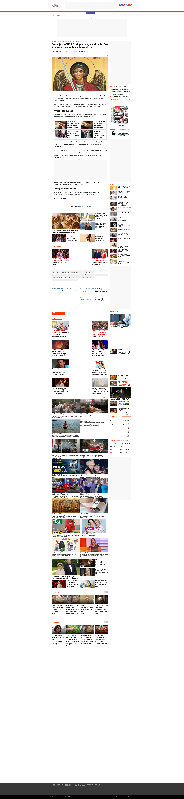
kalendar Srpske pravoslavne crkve (60, 274)
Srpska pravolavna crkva (76, 272)
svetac (58, 272)
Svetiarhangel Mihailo (57, 277)
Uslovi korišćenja (103, 788)
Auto (101, 13)
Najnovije (112, 86)
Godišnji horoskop (122, 129)
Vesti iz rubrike (56, 622)
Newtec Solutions (123, 796)
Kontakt (58, 792)
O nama (97, 788)
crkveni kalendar (65, 272)
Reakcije (125, 86)
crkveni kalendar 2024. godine (76, 274)
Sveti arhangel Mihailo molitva (59, 279)
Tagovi (54, 269)
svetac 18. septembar (73, 279)
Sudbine (58, 15)
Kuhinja (72, 13)
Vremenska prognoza (115, 416)
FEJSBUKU (88, 206)
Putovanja (78, 13)
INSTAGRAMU (80, 206)
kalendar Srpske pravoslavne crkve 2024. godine (96, 274)
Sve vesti (112, 184)
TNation (129, 796)
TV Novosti (106, 13)
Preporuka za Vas (57, 246)
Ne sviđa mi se (101, 313)
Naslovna (54, 13)
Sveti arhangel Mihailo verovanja (86, 277)
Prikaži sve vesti (115, 99)
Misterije (63, 15)
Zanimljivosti (90, 13)
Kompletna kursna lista (125, 440)
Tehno (96, 13)
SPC (54, 272)
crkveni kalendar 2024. (89, 272)
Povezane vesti (56, 592)
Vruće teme (55, 284)
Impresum (54, 792)
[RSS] (130, 184)
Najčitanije (118, 86)
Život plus (66, 13)
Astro (84, 13)
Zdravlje (60, 13)
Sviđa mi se (88, 313)
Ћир (129, 5)
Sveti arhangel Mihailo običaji (70, 277)
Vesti (53, 15)
